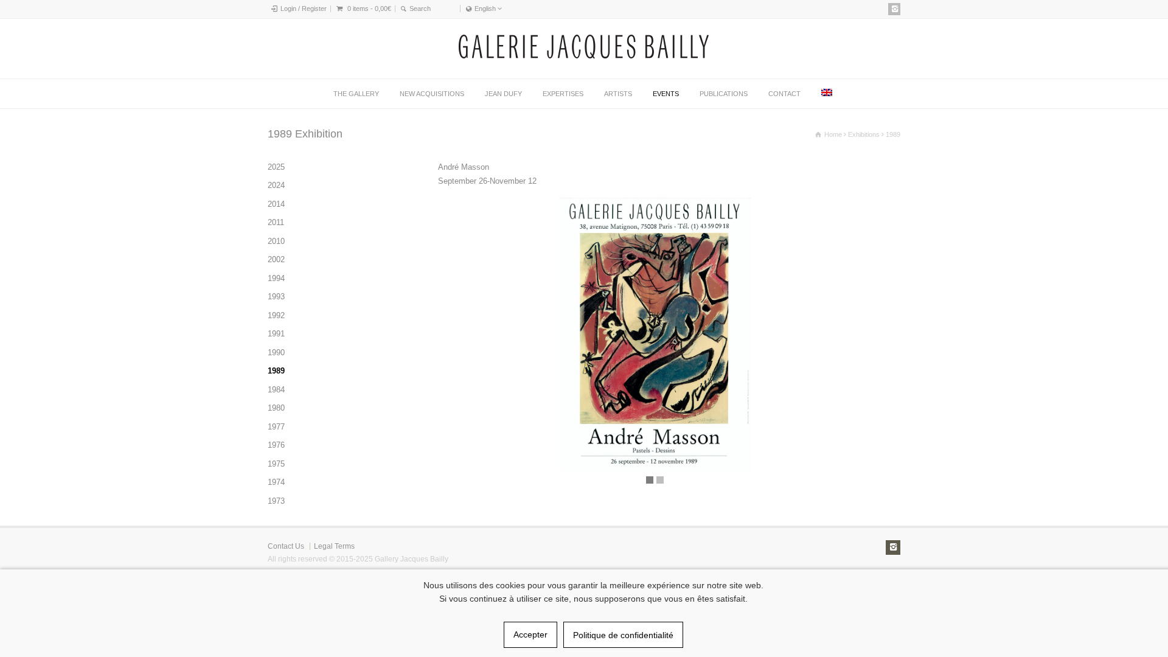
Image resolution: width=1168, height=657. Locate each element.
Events (666, 93)
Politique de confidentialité (623, 635)
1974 (276, 482)
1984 (276, 389)
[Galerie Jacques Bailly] (584, 55)
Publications (724, 93)
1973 (276, 501)
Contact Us (286, 546)
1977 (276, 426)
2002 (276, 259)
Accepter (530, 634)
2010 (276, 241)
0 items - (369, 8)
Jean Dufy (503, 93)
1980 (276, 407)
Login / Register (303, 8)
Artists (618, 93)
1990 (276, 352)
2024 (276, 185)
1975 (276, 463)
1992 (276, 315)
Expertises (563, 93)
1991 (276, 333)
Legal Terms (334, 546)
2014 (276, 204)
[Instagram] (894, 9)
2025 (276, 167)
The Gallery (356, 93)
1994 (276, 278)
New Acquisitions (432, 93)
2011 (276, 222)
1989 (276, 370)
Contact (784, 93)
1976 (276, 445)
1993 (276, 296)
